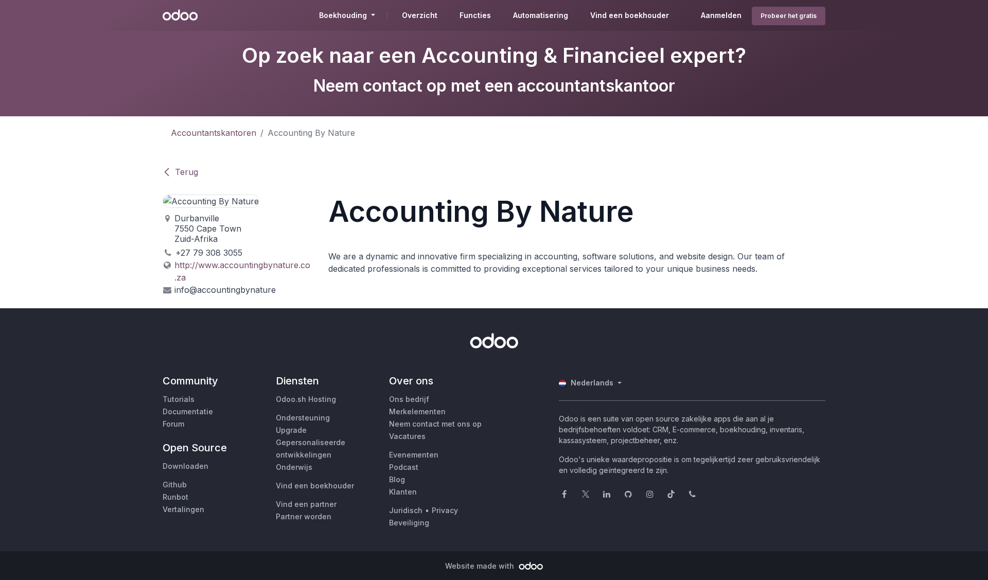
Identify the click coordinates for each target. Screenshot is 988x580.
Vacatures (407, 436)
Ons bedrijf (409, 399)
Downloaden (185, 466)
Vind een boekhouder (315, 485)
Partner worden (303, 516)
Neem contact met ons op (435, 423)
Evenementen (413, 454)
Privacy (445, 510)
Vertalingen (183, 509)
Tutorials (179, 399)
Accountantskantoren (213, 133)
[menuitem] (420, 15)
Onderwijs (294, 467)
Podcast (403, 467)
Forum (173, 423)
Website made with (480, 565)
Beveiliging (409, 522)
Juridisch (405, 510)
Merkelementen (417, 411)
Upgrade (291, 430)
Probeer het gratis (789, 16)
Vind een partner (306, 504)
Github (175, 484)
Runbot (175, 497)
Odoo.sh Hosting (306, 399)
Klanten (403, 491)
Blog (397, 479)
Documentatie (188, 411)
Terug (186, 172)
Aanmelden (721, 15)
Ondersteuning (303, 417)
